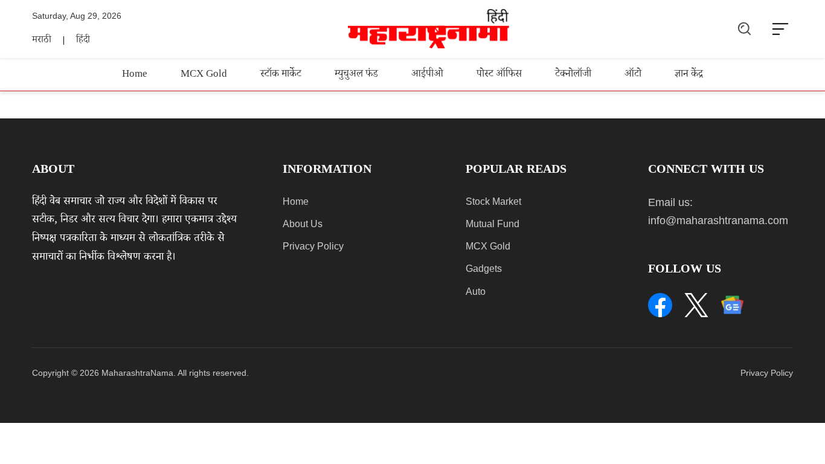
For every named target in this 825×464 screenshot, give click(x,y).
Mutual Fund (492, 224)
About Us (303, 224)
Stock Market (493, 201)
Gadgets (484, 268)
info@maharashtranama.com (718, 220)
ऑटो (632, 75)
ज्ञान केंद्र (689, 75)
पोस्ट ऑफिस (499, 75)
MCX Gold (204, 75)
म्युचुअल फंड (356, 75)
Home (134, 75)
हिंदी (83, 40)
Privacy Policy (313, 246)
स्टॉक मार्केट (280, 75)
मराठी (41, 40)
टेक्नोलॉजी (573, 75)
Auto (476, 291)
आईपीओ (427, 75)
